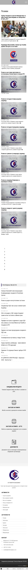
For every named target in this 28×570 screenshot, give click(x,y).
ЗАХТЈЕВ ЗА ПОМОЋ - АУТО (14, 426)
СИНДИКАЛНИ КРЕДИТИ (14, 387)
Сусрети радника (7, 495)
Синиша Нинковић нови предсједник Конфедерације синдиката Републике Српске (12, 293)
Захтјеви (5, 525)
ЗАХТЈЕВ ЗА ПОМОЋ (14, 407)
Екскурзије (5, 505)
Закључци (5, 527)
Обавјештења (6, 530)
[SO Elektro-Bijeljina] (14, 2)
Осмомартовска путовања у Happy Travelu (13, 337)
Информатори (6, 507)
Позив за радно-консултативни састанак (13, 300)
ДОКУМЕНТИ (14, 447)
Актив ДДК (5, 509)
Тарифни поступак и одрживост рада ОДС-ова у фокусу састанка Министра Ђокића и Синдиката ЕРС (13, 323)
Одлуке (4, 522)
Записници (5, 520)
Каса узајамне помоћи (8, 498)
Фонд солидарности (7, 502)
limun (25, 565)
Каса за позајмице (7, 500)
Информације (6, 532)
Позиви (4, 518)
